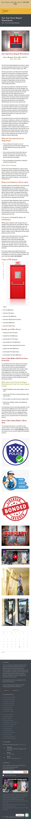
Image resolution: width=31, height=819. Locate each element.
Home (3, 22)
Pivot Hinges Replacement (10, 724)
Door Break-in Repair (8, 711)
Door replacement (8, 728)
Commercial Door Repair (9, 697)
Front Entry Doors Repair (9, 736)
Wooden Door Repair (8, 720)
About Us (6, 690)
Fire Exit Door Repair (8, 726)
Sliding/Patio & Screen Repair (10, 722)
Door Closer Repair (8, 714)
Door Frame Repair (8, 730)
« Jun (3, 652)
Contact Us (16, 690)
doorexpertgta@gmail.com (14, 758)
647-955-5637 (15, 59)
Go (25, 772)
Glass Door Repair (8, 707)
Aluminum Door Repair (9, 705)
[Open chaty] (27, 815)
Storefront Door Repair (9, 703)
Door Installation (7, 718)
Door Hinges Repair (8, 716)
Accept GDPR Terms (10, 775)
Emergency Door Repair (9, 701)
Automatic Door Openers (9, 732)
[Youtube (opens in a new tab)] (15, 5)
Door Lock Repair (8, 734)
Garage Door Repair (8, 709)
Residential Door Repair (9, 699)
